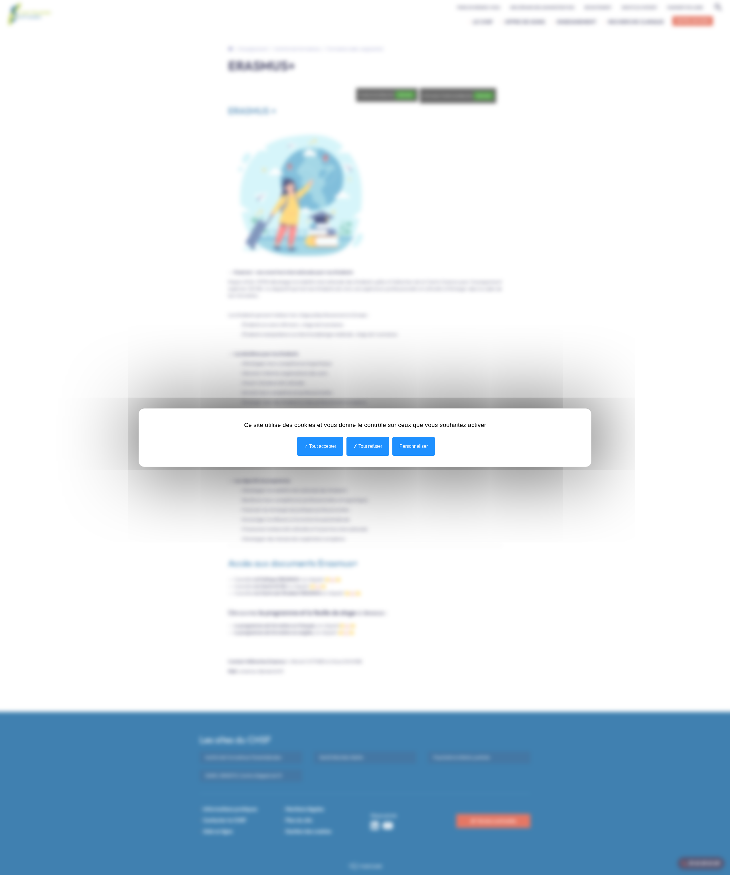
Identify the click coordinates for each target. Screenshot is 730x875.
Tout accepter (322, 446)
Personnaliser (414, 446)
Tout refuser (369, 446)
